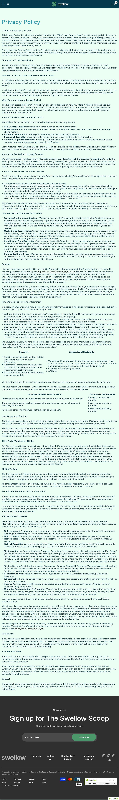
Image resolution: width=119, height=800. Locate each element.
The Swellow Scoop (77, 718)
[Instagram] (108, 755)
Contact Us (50, 757)
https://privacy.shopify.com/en (29, 628)
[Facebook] (103, 755)
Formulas (36, 755)
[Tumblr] (109, 759)
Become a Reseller (88, 757)
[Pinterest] (113, 755)
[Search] (8, 4)
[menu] (3, 4)
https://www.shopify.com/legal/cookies (56, 271)
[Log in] (112, 4)
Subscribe (84, 737)
